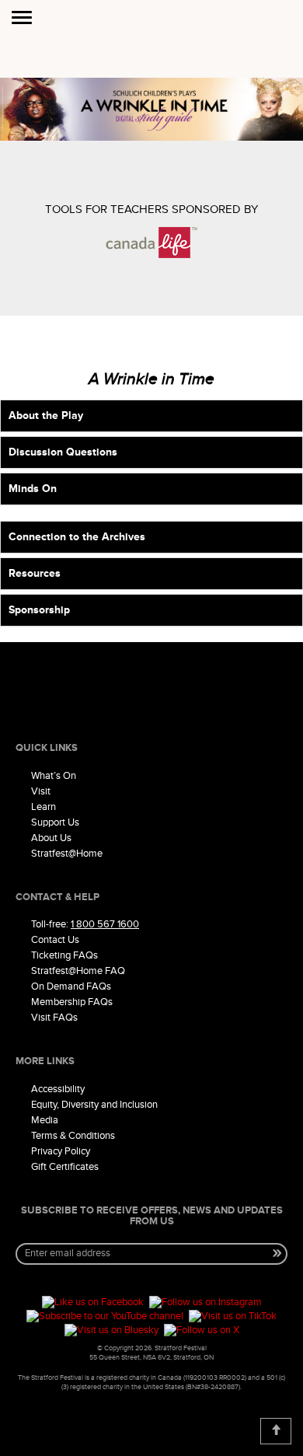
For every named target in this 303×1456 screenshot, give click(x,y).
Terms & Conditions (73, 1136)
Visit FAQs (54, 1017)
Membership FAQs (72, 1002)
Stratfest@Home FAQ (78, 971)
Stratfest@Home (67, 853)
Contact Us (55, 940)
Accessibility (58, 1089)
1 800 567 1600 (105, 924)
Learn (43, 807)
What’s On (53, 776)
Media (44, 1120)
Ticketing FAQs (64, 955)
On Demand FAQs (71, 986)
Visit (40, 791)
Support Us (55, 822)
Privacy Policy (60, 1151)
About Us (51, 838)
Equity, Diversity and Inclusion (94, 1104)
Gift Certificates (65, 1167)
